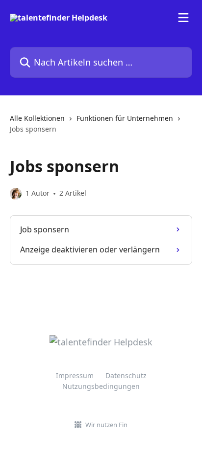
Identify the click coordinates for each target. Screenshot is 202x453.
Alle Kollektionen (37, 118)
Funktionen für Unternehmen (124, 118)
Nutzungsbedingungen (101, 386)
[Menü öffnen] (183, 17)
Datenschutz (126, 375)
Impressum (75, 375)
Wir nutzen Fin (106, 424)
